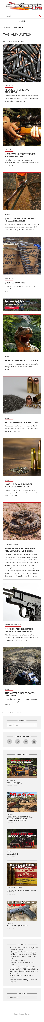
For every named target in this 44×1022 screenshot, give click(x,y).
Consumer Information (13, 625)
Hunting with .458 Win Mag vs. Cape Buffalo (21, 891)
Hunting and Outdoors (14, 887)
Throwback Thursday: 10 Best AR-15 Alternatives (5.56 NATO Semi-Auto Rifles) (24, 968)
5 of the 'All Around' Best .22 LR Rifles (23, 954)
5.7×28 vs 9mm (12, 854)
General (10, 851)
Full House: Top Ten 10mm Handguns (23, 952)
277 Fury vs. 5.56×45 (14, 783)
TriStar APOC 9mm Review (17, 926)
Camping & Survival (11, 544)
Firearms (10, 814)
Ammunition (13, 27)
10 (17, 712)
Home (5, 27)
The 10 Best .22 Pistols (18, 960)
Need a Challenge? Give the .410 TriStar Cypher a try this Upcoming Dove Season (20, 818)
